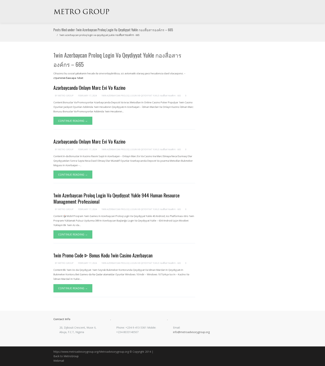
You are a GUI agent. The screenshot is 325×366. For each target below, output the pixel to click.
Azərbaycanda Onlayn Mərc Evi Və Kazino (89, 87)
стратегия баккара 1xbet (68, 78)
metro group (66, 95)
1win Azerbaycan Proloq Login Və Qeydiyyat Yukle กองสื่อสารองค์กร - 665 (99, 35)
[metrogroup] (81, 11)
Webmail (58, 360)
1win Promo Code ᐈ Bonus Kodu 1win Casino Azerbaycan (103, 255)
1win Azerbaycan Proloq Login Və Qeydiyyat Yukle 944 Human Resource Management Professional (116, 198)
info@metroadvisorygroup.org (191, 332)
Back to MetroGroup (66, 356)
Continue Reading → (73, 121)
